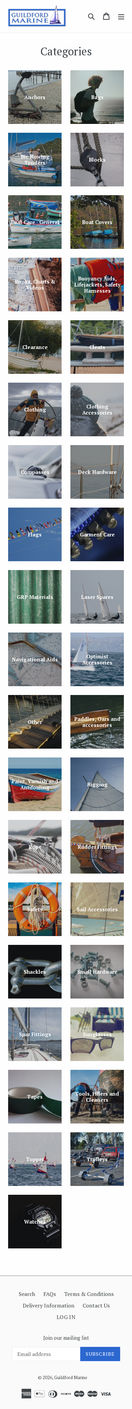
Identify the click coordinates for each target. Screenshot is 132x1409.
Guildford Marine (70, 1377)
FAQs (49, 1294)
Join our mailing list (66, 1338)
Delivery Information (48, 1305)
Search (27, 1294)
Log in (66, 1317)
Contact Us (96, 1305)
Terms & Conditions (89, 1294)
